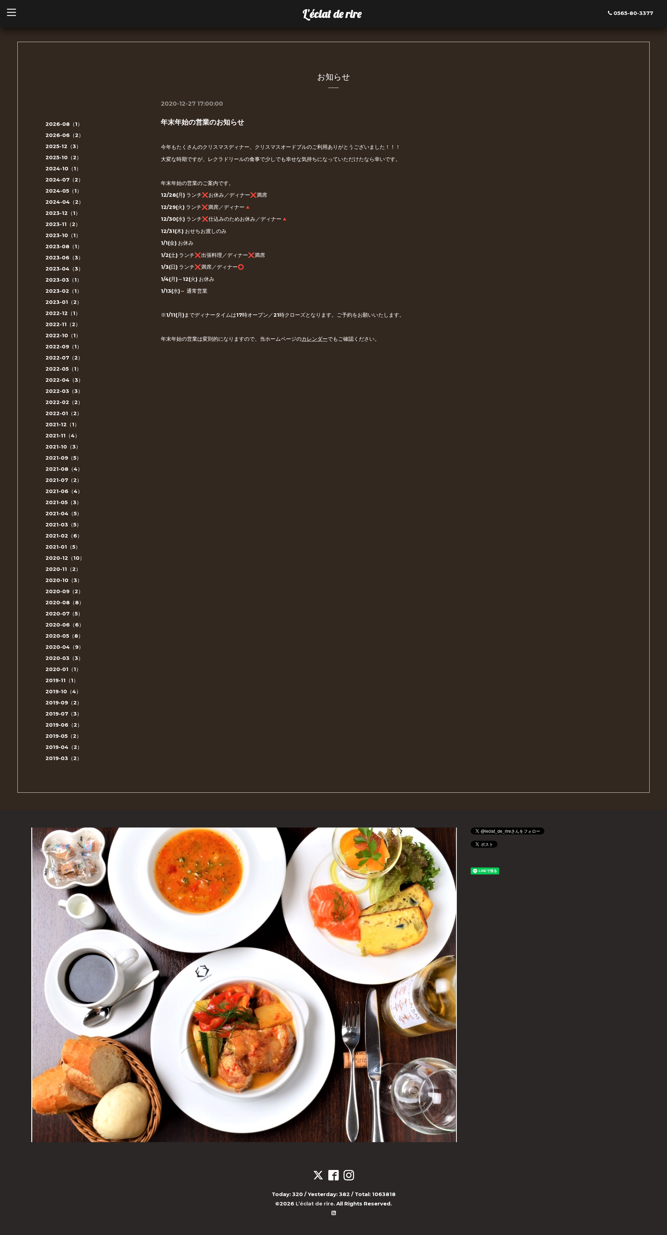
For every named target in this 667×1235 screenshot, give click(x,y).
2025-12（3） (63, 146)
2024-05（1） (64, 190)
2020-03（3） (64, 658)
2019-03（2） (64, 758)
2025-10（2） (64, 157)
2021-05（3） (64, 502)
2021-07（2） (64, 480)
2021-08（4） (64, 469)
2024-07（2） (64, 179)
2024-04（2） (65, 202)
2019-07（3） (64, 713)
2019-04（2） (64, 747)
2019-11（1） (62, 680)
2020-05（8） (64, 635)
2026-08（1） (64, 124)
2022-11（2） (63, 324)
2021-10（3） (63, 446)
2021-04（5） (64, 513)
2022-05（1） (64, 368)
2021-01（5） (63, 546)
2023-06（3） (64, 257)
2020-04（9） (65, 647)
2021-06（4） (64, 491)
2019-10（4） (63, 691)
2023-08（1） (64, 246)
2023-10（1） (63, 235)
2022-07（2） (64, 357)
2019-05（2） (64, 736)
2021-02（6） (64, 535)
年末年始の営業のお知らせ (202, 122)
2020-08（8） (65, 602)
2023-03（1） (64, 279)
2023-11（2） (63, 224)
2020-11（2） (63, 569)
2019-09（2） (64, 702)
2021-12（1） (63, 424)
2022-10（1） (63, 335)
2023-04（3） (64, 268)
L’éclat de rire (332, 14)
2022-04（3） (64, 380)
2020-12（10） (65, 558)
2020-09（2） (64, 591)
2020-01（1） (63, 669)
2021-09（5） (64, 457)
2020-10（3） (64, 580)
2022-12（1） (63, 313)
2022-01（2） (64, 413)
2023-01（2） (64, 302)
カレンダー (315, 339)
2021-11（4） (63, 435)
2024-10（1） (63, 168)
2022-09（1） (64, 346)
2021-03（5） (64, 524)
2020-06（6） (65, 624)
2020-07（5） (64, 613)
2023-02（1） (64, 291)
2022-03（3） (64, 391)
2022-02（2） (64, 402)
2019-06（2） (64, 724)
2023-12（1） (63, 213)
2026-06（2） (65, 135)
